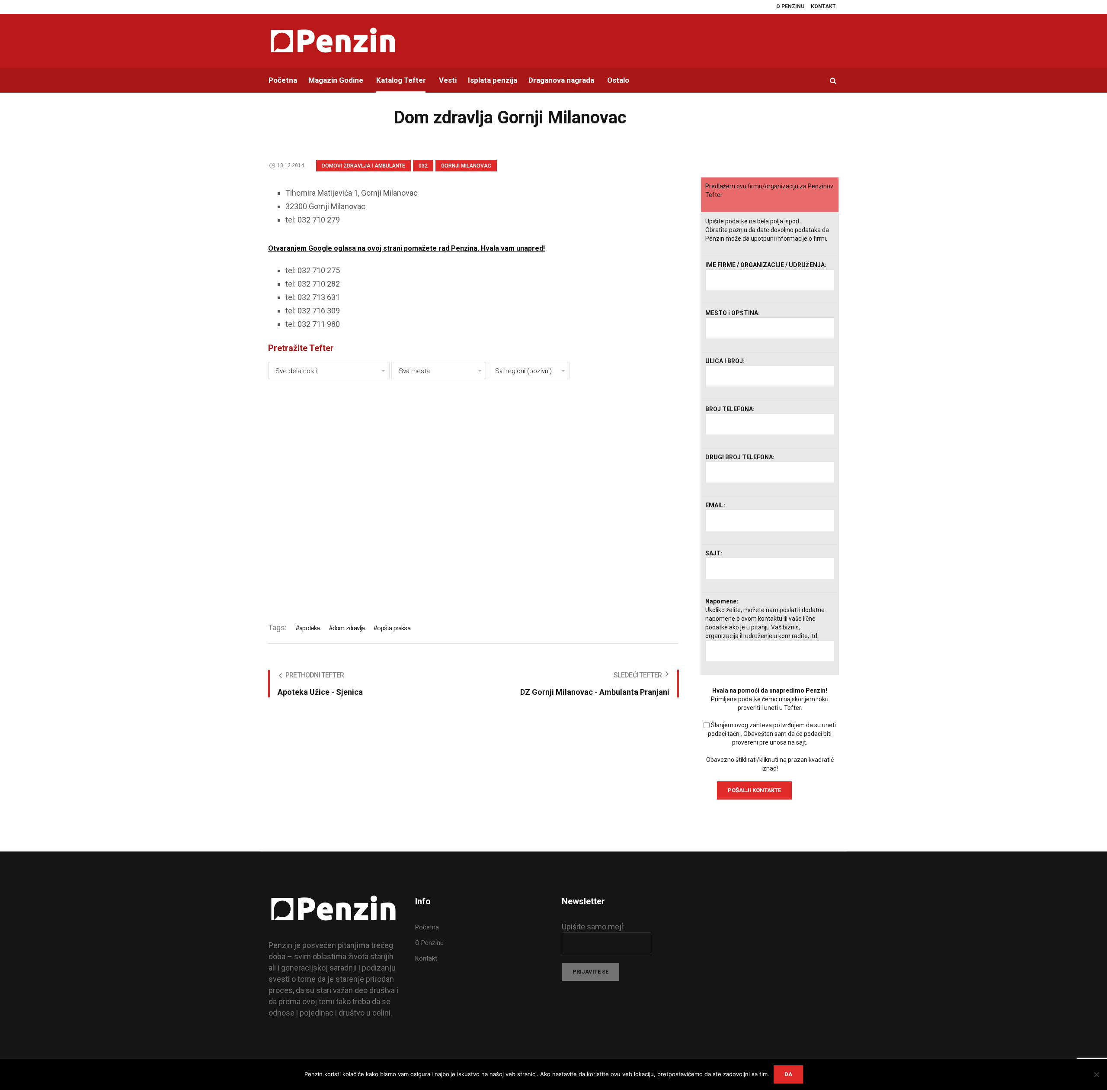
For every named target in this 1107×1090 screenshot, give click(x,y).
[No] (1096, 1074)
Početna (427, 927)
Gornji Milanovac (466, 166)
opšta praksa (393, 628)
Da (788, 1074)
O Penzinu (429, 943)
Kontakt (426, 958)
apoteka (309, 628)
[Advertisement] (473, 495)
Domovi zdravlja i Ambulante (363, 166)
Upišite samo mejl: (593, 926)
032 (423, 166)
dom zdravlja (349, 628)
